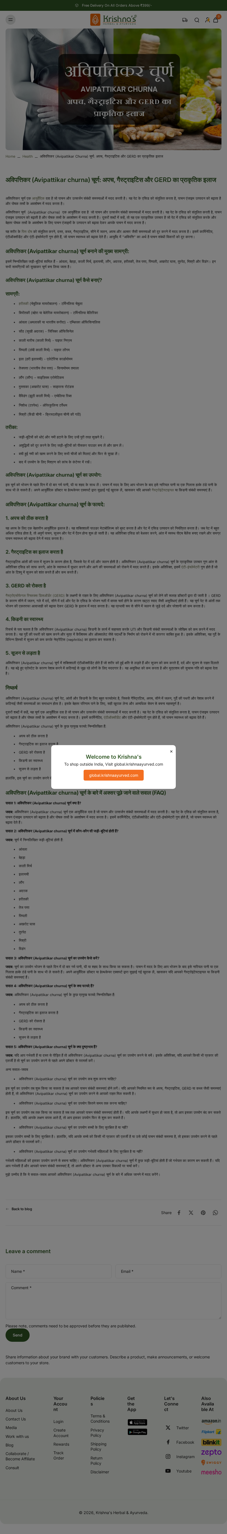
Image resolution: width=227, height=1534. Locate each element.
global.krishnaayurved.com (113, 775)
